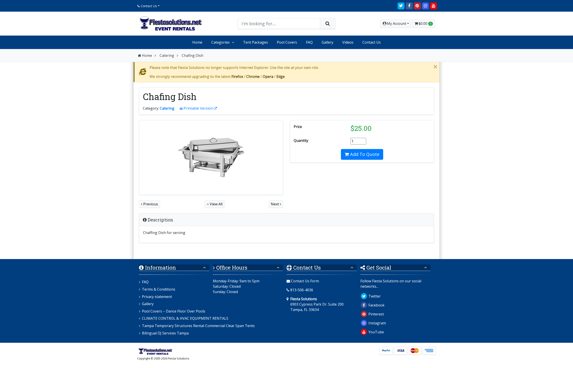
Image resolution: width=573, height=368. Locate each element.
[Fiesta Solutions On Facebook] (409, 5)
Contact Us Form (304, 281)
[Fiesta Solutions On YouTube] (434, 5)
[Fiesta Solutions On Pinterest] (417, 5)
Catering (167, 55)
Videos (347, 42)
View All (215, 204)
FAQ (309, 42)
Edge (280, 76)
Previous (150, 204)
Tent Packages (255, 42)
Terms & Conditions (158, 289)
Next (275, 204)
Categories (220, 42)
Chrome (253, 76)
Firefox (237, 76)
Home (197, 42)
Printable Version (198, 108)
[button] (395, 23)
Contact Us (148, 6)
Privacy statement (157, 296)
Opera (268, 76)
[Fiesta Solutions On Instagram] (425, 5)
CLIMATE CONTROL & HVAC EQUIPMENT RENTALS (185, 318)
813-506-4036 (301, 289)
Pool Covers (287, 42)
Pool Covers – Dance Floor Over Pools (173, 311)
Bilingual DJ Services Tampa (165, 333)
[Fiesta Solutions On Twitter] (401, 5)
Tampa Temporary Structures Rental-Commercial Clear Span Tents (198, 325)
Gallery (327, 42)
